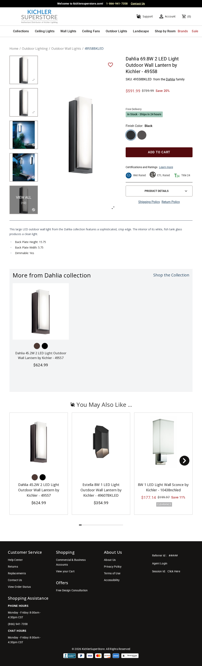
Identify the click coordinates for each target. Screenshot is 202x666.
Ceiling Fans (91, 31)
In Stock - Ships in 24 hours (144, 114)
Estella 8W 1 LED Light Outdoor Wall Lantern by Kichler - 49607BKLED (101, 490)
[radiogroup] (159, 135)
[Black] (45, 346)
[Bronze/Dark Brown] (37, 346)
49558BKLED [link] (94, 48)
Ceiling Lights (44, 31)
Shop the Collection (171, 275)
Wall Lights (68, 31)
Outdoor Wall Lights (66, 48)
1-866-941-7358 (117, 3)
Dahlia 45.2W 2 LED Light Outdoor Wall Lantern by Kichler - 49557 (38, 490)
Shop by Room (165, 31)
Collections (21, 31)
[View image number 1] (23, 70)
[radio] (131, 135)
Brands (183, 31)
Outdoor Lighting (35, 48)
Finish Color (134, 126)
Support (148, 16)
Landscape (141, 31)
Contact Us (138, 3)
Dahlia (170, 79)
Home (13, 48)
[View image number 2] (23, 102)
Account (170, 16)
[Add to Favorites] (110, 64)
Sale (195, 31)
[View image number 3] (23, 135)
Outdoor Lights (116, 31)
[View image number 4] (23, 167)
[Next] (184, 461)
